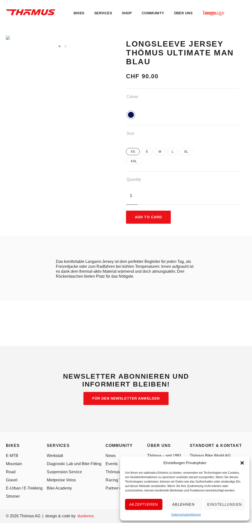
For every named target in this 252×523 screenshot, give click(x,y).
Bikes (79, 13)
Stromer (13, 496)
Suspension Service (64, 472)
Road (11, 472)
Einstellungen (224, 504)
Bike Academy (59, 488)
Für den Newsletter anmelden (126, 398)
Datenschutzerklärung (186, 514)
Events (112, 464)
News (111, 456)
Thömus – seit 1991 (164, 456)
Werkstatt (55, 456)
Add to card (148, 217)
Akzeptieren (143, 504)
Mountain (14, 464)
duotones (86, 516)
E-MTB (12, 456)
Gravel (11, 480)
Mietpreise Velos (61, 480)
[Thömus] (30, 12)
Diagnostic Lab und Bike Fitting (74, 464)
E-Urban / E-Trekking (24, 488)
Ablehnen (183, 504)
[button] (242, 462)
